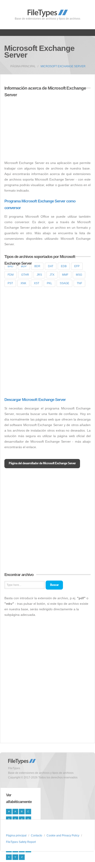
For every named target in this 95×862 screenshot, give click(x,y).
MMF (65, 274)
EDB (64, 266)
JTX (52, 274)
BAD (10, 266)
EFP (77, 266)
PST (10, 283)
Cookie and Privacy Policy (63, 835)
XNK (23, 283)
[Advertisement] (43, 126)
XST (36, 283)
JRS (39, 274)
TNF (79, 283)
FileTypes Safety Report (21, 842)
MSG (79, 274)
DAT (50, 266)
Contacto (36, 835)
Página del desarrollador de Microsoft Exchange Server (42, 463)
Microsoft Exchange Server (63, 66)
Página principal (23, 66)
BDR (37, 266)
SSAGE (64, 283)
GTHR (25, 274)
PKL (49, 283)
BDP (24, 266)
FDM (11, 274)
